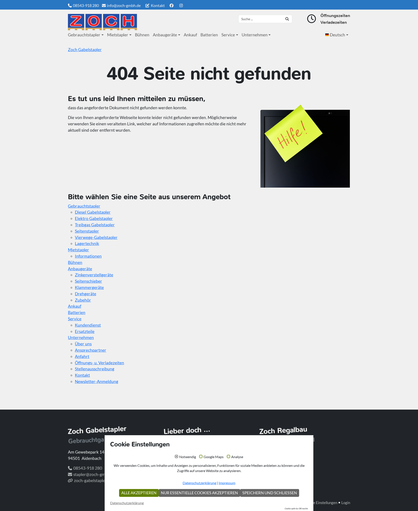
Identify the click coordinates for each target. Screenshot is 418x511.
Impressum (227, 483)
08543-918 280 (86, 5)
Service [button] (228, 34)
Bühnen (142, 34)
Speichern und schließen (269, 493)
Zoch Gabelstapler (85, 49)
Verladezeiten (333, 22)
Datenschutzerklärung (199, 483)
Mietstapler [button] (117, 34)
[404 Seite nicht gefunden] (102, 22)
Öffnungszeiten (335, 15)
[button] (337, 34)
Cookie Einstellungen (320, 502)
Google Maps (214, 457)
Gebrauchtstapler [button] (84, 34)
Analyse (237, 457)
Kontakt (157, 5)
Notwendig (187, 457)
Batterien (209, 34)
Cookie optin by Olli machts (296, 508)
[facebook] (171, 5)
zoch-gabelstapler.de (93, 480)
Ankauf (190, 34)
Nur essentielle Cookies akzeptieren (199, 493)
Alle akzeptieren (139, 493)
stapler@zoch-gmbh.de (94, 474)
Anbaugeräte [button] (165, 34)
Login (345, 502)
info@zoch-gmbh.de (124, 5)
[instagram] (181, 5)
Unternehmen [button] (255, 34)
